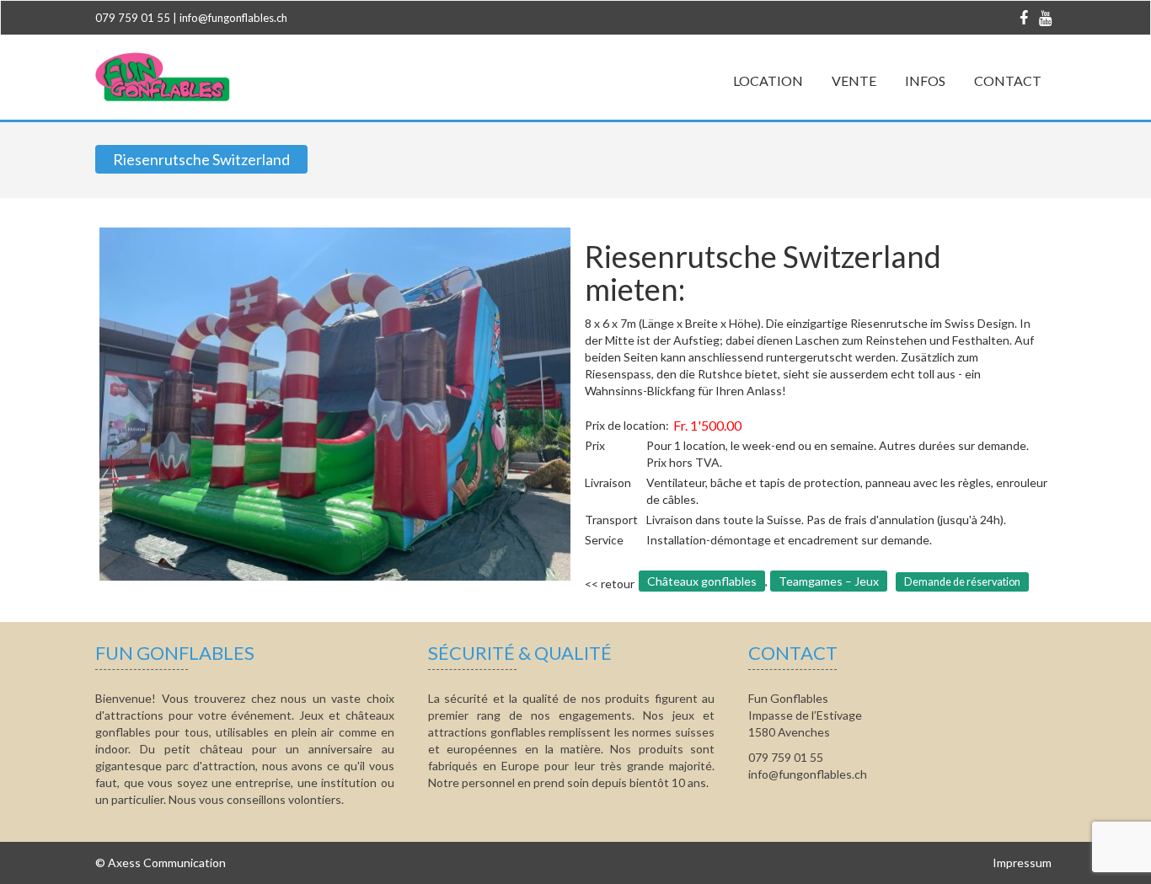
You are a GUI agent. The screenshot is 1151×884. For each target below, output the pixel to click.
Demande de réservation (962, 582)
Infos (925, 80)
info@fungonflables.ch (233, 17)
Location (768, 80)
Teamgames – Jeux (829, 581)
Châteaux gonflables (702, 581)
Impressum (1022, 862)
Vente (854, 80)
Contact (1007, 80)
